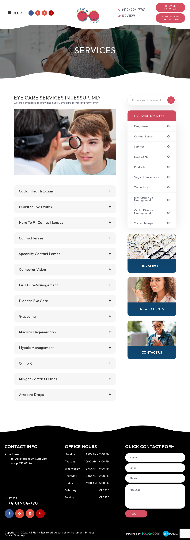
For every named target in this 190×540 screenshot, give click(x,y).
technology (141, 187)
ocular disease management (143, 211)
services (139, 146)
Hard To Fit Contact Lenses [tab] (41, 222)
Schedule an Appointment (170, 18)
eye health (141, 157)
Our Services (151, 266)
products (139, 167)
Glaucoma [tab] (27, 316)
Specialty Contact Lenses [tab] (39, 254)
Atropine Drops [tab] (31, 394)
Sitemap (19, 535)
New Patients (152, 309)
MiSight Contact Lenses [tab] (38, 379)
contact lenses (144, 136)
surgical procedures (146, 177)
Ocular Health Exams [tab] (36, 191)
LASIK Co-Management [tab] (38, 285)
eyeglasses (141, 126)
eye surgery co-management (144, 198)
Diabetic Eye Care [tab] (33, 301)
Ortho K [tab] (25, 363)
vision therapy (143, 223)
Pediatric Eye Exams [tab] (35, 207)
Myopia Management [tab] (36, 347)
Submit (136, 513)
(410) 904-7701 (24, 503)
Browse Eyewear (170, 7)
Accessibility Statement (69, 532)
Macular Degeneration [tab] (37, 332)
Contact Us (152, 353)
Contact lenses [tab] (31, 238)
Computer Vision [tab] (32, 269)
